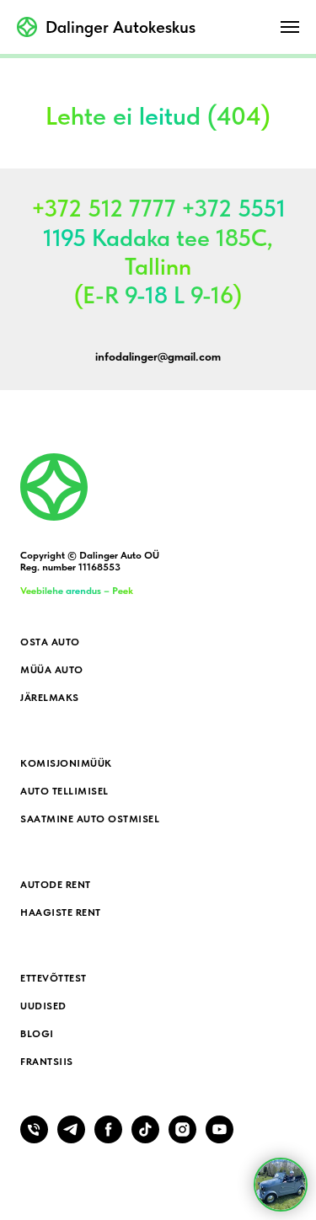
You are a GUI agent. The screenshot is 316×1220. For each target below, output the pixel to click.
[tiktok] (145, 1139)
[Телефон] (34, 1139)
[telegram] (71, 1139)
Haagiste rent (60, 912)
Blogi (37, 1034)
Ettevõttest (53, 978)
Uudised (43, 1006)
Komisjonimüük (66, 763)
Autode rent (55, 885)
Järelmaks (49, 698)
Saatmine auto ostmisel (89, 819)
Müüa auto (51, 670)
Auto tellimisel (64, 791)
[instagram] (182, 1139)
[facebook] (108, 1139)
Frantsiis (46, 1062)
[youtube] (219, 1139)
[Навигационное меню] (290, 27)
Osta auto (50, 642)
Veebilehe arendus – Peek (76, 591)
